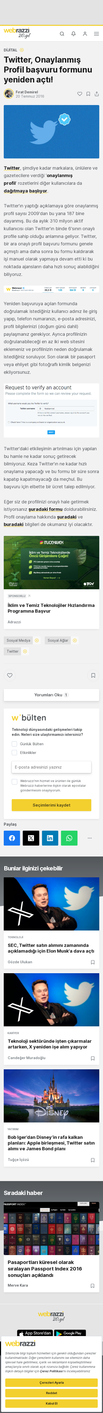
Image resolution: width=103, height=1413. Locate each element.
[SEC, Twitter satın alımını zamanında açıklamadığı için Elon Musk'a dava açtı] (51, 903)
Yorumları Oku (50, 694)
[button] (51, 289)
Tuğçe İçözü (18, 1159)
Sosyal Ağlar (58, 640)
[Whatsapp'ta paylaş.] (70, 838)
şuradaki (66, 517)
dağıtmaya (16, 190)
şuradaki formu (45, 509)
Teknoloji (15, 937)
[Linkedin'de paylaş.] (51, 838)
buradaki (14, 524)
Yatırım (13, 1129)
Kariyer (13, 1033)
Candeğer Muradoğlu (27, 1058)
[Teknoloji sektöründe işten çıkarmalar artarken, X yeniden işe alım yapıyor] (51, 999)
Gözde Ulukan (20, 962)
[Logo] (17, 33)
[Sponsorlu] (51, 562)
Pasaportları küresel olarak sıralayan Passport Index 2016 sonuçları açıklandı (45, 1268)
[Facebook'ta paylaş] (13, 838)
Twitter (12, 168)
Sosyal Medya (18, 640)
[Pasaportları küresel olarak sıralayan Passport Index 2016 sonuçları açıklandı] (51, 1228)
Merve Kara (18, 1285)
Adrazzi (14, 622)
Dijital (10, 50)
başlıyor (38, 190)
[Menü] (96, 34)
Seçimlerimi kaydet (51, 805)
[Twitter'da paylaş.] (32, 838)
